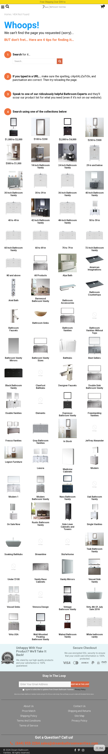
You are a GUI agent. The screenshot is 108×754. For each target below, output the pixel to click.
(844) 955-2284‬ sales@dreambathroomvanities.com (56, 743)
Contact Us (79, 706)
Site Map (79, 715)
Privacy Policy (80, 690)
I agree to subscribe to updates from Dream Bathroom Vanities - (55, 690)
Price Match (28, 710)
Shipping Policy (28, 715)
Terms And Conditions (29, 720)
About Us (29, 706)
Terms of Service (28, 725)
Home (7, 14)
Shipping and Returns (79, 710)
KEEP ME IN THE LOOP (80, 684)
